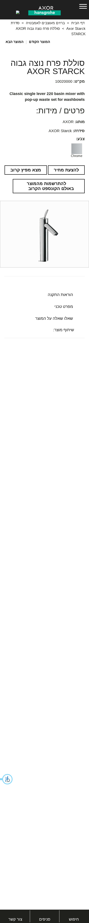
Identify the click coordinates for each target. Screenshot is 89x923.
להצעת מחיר (66, 170)
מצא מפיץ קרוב (25, 170)
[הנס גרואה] (44, 12)
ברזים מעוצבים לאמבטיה (45, 23)
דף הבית (77, 23)
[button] (6, 779)
